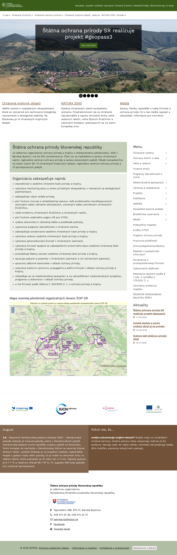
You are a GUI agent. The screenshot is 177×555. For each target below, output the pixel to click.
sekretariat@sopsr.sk (66, 519)
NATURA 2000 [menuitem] (108, 15)
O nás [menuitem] (6, 15)
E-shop (170, 5)
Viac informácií (88, 45)
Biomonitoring (157, 5)
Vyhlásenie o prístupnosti (114, 548)
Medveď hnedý (141, 5)
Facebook (59, 524)
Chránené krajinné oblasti (21, 103)
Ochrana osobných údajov (54, 548)
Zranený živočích (123, 5)
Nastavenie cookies (144, 548)
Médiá (124, 103)
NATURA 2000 (71, 103)
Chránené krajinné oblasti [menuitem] (77, 15)
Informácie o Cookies (84, 548)
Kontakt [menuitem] (121, 15)
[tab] (81, 96)
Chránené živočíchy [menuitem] (22, 15)
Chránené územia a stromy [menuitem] (48, 15)
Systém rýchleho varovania (99, 5)
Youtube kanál (62, 529)
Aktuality (79, 5)
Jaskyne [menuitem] (96, 15)
